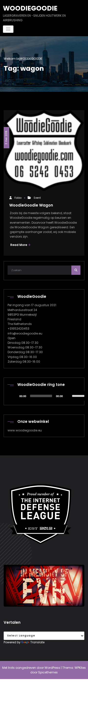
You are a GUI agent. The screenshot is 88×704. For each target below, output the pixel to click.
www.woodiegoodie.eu (25, 430)
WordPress (52, 668)
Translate (37, 642)
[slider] (79, 395)
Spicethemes (48, 672)
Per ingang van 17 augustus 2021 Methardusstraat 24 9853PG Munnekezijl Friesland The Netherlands (32, 314)
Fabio (18, 198)
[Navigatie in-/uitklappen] (8, 29)
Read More (19, 245)
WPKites (80, 668)
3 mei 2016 (6, 138)
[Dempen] (68, 395)
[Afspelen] (13, 395)
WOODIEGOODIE (30, 8)
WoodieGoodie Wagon (31, 205)
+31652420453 (18, 328)
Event (37, 198)
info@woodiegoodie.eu (25, 333)
